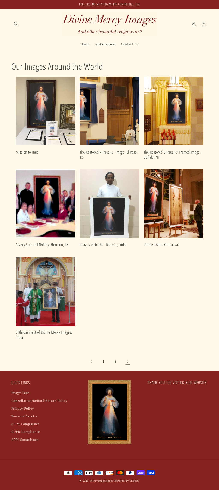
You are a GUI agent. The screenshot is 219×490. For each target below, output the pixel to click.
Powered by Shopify (126, 480)
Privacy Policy (22, 408)
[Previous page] (91, 361)
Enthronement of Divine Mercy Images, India (44, 335)
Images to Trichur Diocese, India (103, 244)
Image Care (20, 393)
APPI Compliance (24, 440)
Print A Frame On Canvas (161, 244)
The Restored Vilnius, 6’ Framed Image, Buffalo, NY (172, 155)
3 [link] (128, 361)
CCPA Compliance (25, 424)
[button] (16, 24)
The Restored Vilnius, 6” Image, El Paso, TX (109, 155)
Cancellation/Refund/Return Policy (39, 401)
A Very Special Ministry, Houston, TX (42, 244)
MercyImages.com (101, 480)
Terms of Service (24, 416)
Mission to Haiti (27, 152)
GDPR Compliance (25, 432)
